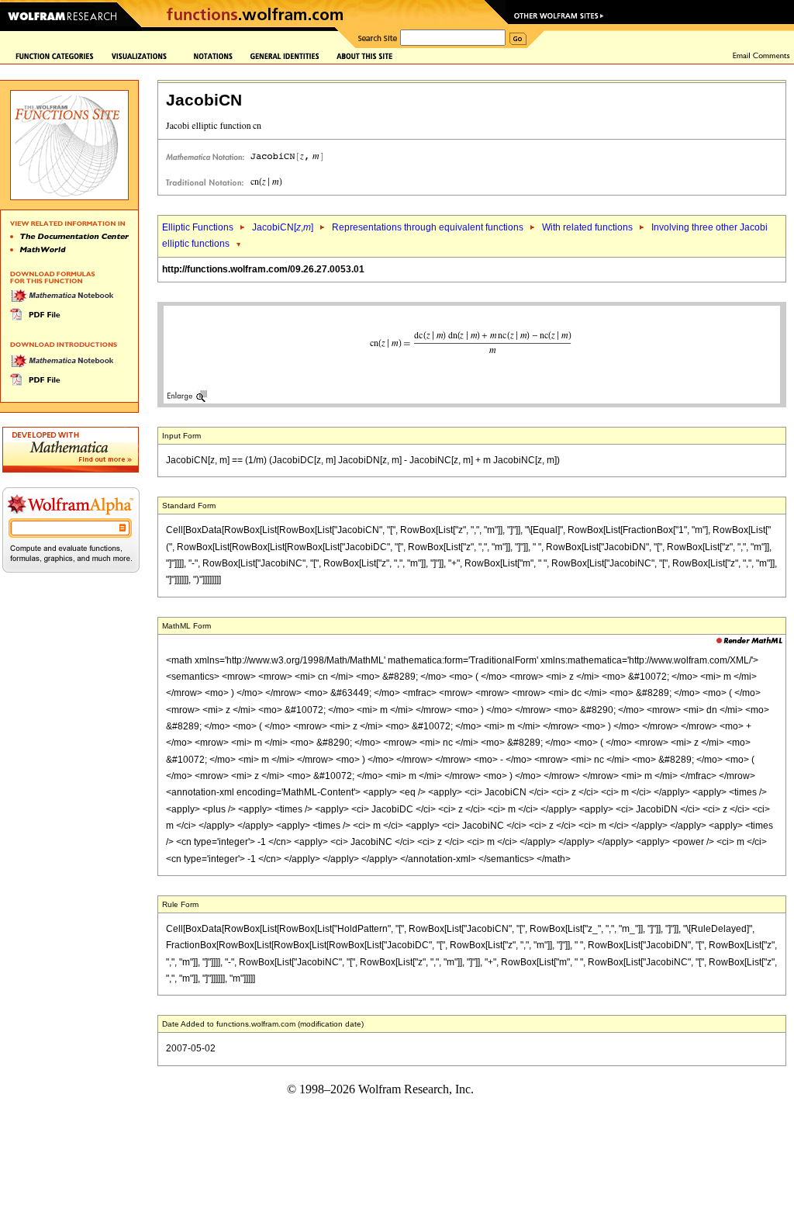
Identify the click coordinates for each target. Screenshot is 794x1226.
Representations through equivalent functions (427, 227)
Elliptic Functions (197, 227)
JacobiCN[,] (282, 227)
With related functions (587, 227)
